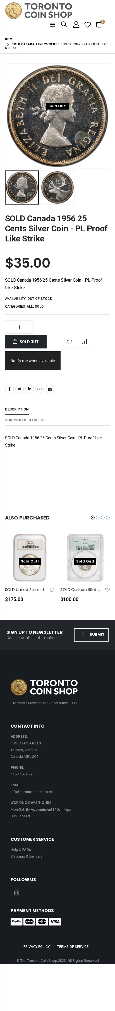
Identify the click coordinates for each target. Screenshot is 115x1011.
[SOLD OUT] (45, 546)
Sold (39, 306)
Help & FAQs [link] (21, 850)
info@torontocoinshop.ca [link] (32, 792)
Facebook (9, 389)
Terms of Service (72, 946)
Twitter (19, 389)
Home (10, 39)
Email (49, 389)
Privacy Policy (36, 946)
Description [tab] (17, 409)
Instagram (16, 893)
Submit (97, 634)
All (30, 306)
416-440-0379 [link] (22, 774)
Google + (39, 389)
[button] (92, 517)
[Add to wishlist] (69, 341)
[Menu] (52, 24)
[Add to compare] (84, 341)
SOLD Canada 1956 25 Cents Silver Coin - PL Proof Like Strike (56, 228)
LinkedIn (29, 389)
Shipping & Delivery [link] (26, 856)
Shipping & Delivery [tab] (24, 420)
